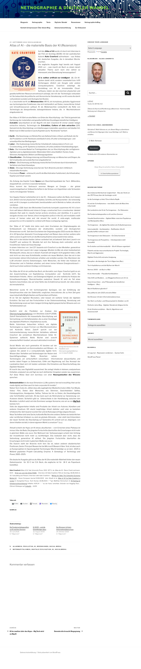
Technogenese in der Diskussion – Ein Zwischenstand (106, 236)
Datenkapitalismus (22, 549)
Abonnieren (94, 148)
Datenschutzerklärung (63, 28)
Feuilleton (28, 546)
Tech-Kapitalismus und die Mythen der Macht (104, 265)
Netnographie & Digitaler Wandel (65, 7)
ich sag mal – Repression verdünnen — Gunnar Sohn (106, 353)
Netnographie (37, 22)
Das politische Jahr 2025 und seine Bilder (102, 293)
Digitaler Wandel (61, 22)
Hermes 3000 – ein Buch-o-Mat (99, 269)
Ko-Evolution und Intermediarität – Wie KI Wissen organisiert (109, 246)
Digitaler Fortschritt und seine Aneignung (102, 257)
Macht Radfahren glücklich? (97, 288)
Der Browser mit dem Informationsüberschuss (104, 297)
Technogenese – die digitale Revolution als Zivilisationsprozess (109, 225)
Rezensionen (75, 22)
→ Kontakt (91, 116)
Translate (103, 52)
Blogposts (24, 22)
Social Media (55, 546)
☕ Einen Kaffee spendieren (109, 173)
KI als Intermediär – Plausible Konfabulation (103, 274)
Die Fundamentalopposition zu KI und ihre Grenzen (105, 214)
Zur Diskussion (80, 28)
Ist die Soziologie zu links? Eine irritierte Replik (103, 199)
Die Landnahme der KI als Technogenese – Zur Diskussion (108, 210)
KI (35, 546)
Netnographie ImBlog (92, 22)
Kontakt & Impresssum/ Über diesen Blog (35, 28)
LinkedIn (28, 486)
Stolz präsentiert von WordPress (49, 652)
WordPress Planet (94, 357)
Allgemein (17, 546)
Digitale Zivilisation (41, 549)
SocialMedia (61, 549)
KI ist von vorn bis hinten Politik (26, 473)
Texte (48, 22)
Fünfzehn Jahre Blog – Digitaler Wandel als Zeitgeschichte (108, 305)
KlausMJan (36, 42)
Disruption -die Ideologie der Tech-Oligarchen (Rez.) (105, 261)
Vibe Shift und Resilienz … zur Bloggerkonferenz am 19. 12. (108, 278)
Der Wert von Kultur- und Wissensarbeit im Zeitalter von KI (108, 301)
